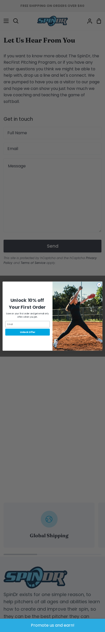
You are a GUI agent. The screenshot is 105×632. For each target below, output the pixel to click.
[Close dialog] (99, 285)
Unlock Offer (27, 332)
